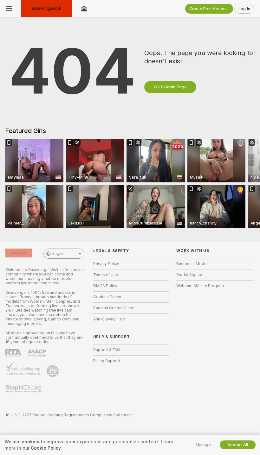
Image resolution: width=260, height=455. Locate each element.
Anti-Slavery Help (109, 319)
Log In (244, 8)
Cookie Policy (46, 448)
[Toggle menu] (9, 8)
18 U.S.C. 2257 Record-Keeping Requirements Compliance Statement (68, 415)
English (59, 253)
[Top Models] (84, 8)
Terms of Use (105, 275)
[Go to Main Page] (46, 8)
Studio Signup (189, 275)
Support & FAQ (106, 350)
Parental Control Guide (113, 308)
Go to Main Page (170, 87)
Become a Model (191, 264)
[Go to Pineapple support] (53, 371)
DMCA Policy (105, 286)
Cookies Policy (107, 297)
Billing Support (106, 361)
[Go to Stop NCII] (24, 389)
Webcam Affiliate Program (200, 286)
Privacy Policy (106, 264)
